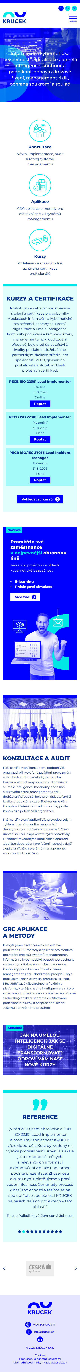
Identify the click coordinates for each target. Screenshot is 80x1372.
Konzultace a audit (36, 758)
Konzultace (40, 147)
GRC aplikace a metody (25, 932)
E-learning (24, 582)
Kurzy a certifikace (40, 298)
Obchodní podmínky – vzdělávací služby (40, 1362)
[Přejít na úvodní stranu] (40, 17)
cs (61, 8)
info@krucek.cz (43, 1331)
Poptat (40, 404)
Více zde (22, 597)
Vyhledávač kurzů (37, 499)
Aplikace (40, 201)
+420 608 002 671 (44, 1324)
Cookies (40, 1355)
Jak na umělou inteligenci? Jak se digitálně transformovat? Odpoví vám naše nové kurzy (40, 1049)
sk (74, 8)
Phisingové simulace (33, 587)
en (67, 8)
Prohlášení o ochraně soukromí (40, 1359)
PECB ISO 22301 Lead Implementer (40, 382)
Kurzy (40, 256)
